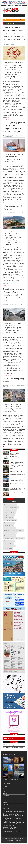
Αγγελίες (5, 797)
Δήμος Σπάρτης (6, 744)
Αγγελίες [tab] (14, 501)
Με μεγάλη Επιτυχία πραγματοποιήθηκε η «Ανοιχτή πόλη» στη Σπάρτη (16, 462)
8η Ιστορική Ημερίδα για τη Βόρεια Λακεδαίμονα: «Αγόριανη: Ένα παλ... (17, 494)
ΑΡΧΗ (7, 5)
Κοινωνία (10, 44)
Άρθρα (19, 42)
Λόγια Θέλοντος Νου (8, 517)
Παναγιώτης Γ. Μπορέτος (9, 512)
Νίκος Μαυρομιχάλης (8, 135)
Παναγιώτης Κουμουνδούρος (10, 509)
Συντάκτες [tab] (10, 499)
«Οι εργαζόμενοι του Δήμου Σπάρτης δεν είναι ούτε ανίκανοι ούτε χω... (16, 458)
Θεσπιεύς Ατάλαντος (9, 522)
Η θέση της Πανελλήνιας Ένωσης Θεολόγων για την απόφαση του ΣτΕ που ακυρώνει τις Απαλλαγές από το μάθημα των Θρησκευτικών (14, 33)
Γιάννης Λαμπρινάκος (9, 540)
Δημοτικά (19, 212)
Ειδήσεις (5, 786)
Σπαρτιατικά (6, 804)
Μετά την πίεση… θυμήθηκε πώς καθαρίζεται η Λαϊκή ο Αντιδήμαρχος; (17, 453)
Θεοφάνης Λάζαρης (8, 525)
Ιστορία (5, 802)
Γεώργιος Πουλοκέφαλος (9, 546)
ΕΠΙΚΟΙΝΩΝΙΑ (19, 5)
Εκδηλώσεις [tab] (17, 499)
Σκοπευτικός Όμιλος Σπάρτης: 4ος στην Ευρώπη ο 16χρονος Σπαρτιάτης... (17, 489)
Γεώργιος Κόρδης (8, 548)
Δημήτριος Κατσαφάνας (9, 535)
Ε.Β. (15, 533)
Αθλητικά (5, 793)
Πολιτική (9, 214)
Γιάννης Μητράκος (19, 538)
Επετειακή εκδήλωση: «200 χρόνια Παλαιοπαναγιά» (17, 475)
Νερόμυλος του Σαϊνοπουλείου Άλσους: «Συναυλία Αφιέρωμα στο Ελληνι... (17, 467)
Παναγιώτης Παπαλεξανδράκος (11, 507)
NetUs (19, 840)
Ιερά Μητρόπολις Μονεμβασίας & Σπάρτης (13, 747)
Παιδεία (14, 44)
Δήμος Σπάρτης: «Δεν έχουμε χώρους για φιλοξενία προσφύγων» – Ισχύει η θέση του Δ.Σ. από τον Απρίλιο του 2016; (13, 295)
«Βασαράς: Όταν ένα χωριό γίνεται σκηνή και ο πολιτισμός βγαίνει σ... (17, 484)
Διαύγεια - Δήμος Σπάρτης (9, 745)
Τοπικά (4, 789)
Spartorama (6, 42)
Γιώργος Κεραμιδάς (8, 538)
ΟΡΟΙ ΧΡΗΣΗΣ (12, 5)
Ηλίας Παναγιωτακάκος (9, 528)
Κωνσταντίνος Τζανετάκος (10, 520)
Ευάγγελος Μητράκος (18, 530)
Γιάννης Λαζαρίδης (8, 543)
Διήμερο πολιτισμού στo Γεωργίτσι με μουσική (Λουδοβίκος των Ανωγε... (17, 471)
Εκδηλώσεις (6, 795)
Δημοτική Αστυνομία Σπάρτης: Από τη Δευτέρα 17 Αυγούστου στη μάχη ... (17, 480)
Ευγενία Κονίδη (7, 530)
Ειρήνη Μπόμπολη (8, 533)
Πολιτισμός (5, 800)
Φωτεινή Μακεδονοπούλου (10, 504)
